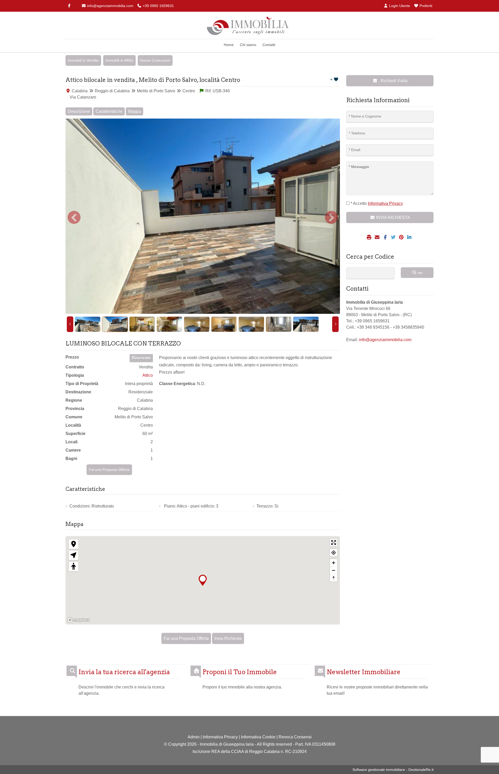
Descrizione (79, 111)
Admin (194, 737)
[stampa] (369, 237)
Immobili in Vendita (83, 60)
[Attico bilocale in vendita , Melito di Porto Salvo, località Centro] (202, 216)
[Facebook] (69, 6)
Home (229, 45)
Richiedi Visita (394, 81)
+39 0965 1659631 (158, 6)
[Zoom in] (333, 563)
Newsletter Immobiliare (363, 672)
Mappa (134, 111)
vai (419, 272)
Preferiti (425, 6)
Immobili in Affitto (119, 60)
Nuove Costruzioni (155, 60)
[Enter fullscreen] (333, 542)
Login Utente (399, 6)
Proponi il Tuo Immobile (239, 672)
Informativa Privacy (220, 737)
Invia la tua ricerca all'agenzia (124, 672)
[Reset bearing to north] (333, 578)
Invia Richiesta (228, 638)
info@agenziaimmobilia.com (109, 6)
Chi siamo (248, 45)
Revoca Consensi (295, 737)
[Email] (377, 237)
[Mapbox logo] (78, 620)
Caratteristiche (109, 111)
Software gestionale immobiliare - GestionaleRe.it (393, 770)
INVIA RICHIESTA (392, 217)
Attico (147, 375)
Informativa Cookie (258, 737)
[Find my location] (333, 552)
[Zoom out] (333, 570)
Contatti (268, 45)
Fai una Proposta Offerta (109, 469)
